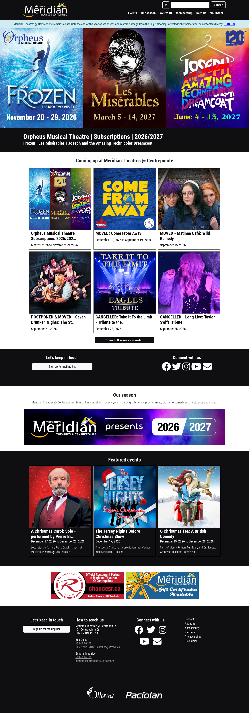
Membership (184, 13)
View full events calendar (124, 340)
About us (190, 623)
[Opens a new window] (87, 585)
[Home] (45, 9)
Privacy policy (197, 637)
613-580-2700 (83, 643)
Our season (148, 13)
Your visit (165, 13)
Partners (190, 632)
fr (166, 4)
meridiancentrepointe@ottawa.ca (94, 661)
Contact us (191, 619)
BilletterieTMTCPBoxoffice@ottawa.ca (97, 647)
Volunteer (216, 13)
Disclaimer (195, 641)
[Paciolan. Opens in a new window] (144, 695)
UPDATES (229, 24)
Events (132, 13)
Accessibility (192, 628)
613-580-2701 (83, 657)
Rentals (201, 13)
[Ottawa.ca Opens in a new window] (100, 692)
